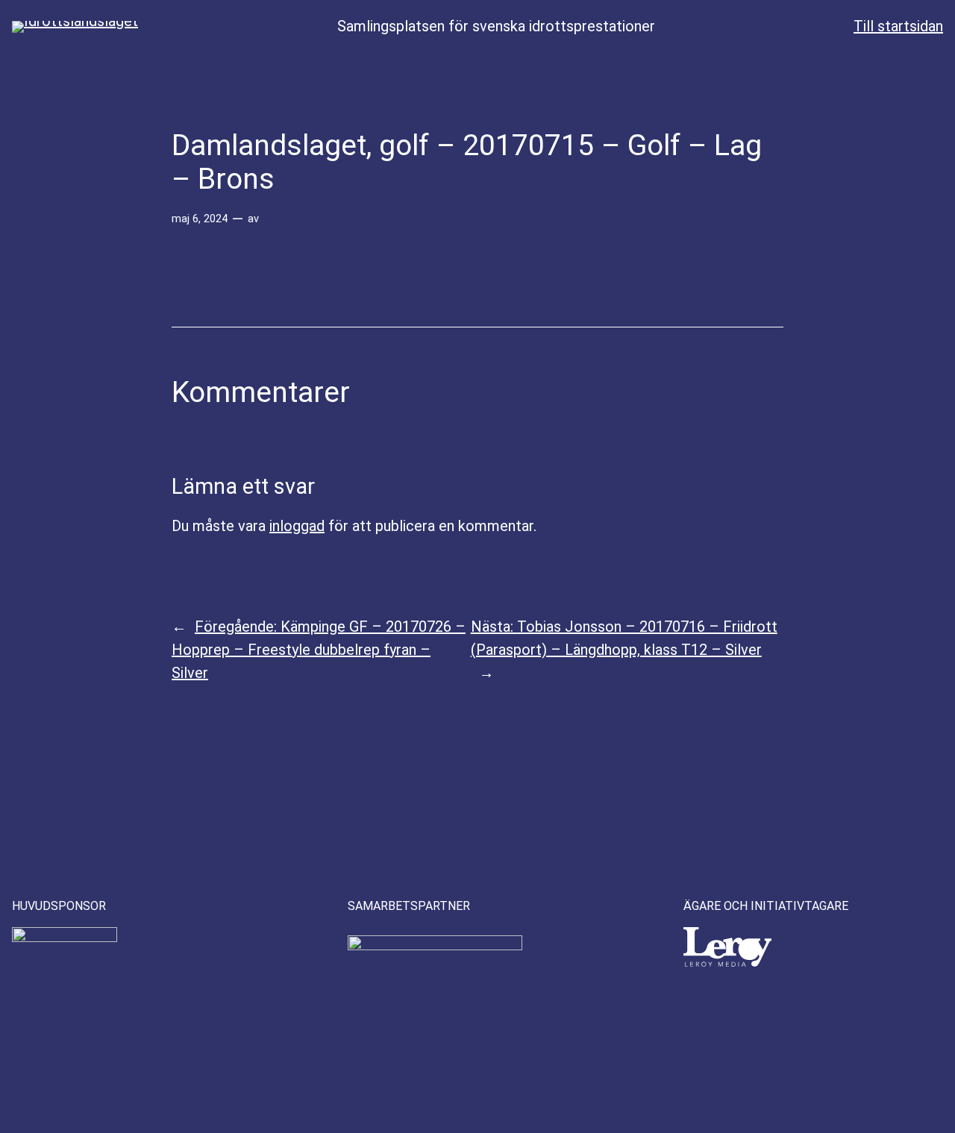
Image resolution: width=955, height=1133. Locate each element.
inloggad (297, 526)
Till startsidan (898, 26)
